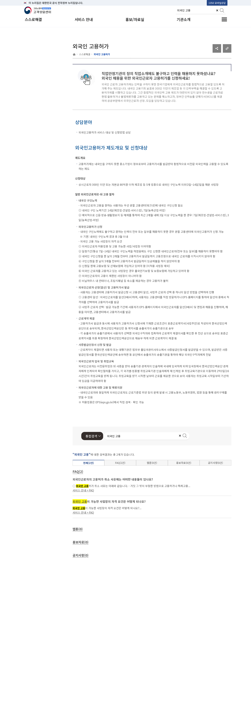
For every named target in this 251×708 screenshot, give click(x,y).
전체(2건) (88, 463)
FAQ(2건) (120, 462)
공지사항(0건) (215, 462)
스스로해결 (84, 54)
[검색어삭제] (217, 10)
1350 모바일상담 (217, 3)
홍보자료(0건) (183, 462)
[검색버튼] (222, 10)
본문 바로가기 (32, 3)
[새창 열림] (217, 51)
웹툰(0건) (152, 462)
